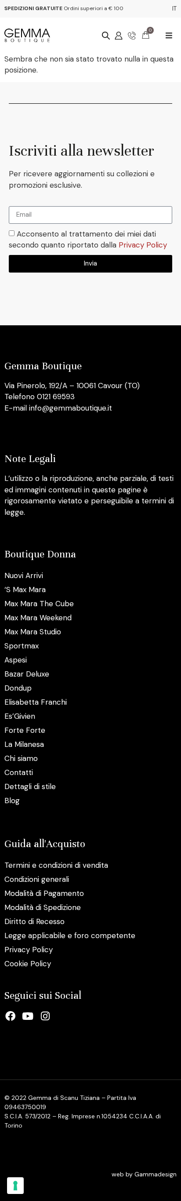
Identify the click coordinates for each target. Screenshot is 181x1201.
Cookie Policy (27, 963)
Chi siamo (21, 758)
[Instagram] (45, 1016)
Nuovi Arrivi (23, 575)
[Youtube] (28, 1016)
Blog (12, 800)
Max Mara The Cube (39, 603)
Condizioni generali (36, 879)
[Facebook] (10, 1016)
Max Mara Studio (32, 632)
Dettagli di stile (30, 786)
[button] (169, 35)
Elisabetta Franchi (35, 702)
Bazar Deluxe (26, 674)
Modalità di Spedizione (42, 907)
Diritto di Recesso (34, 921)
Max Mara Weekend (38, 617)
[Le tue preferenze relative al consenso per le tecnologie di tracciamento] (15, 1185)
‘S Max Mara (25, 589)
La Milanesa (24, 744)
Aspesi (15, 660)
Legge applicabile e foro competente (69, 935)
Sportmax (21, 646)
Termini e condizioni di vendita (56, 865)
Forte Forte (24, 730)
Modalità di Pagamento (44, 893)
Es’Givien (19, 716)
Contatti (18, 772)
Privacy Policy (143, 245)
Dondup (18, 688)
